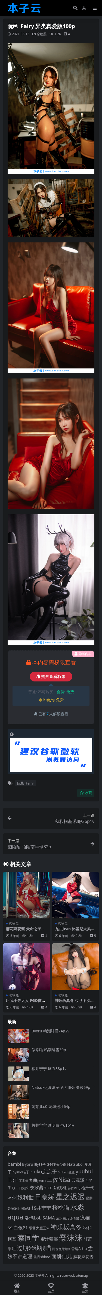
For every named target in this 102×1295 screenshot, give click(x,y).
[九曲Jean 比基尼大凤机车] (75, 895)
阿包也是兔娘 (61, 1249)
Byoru (27, 1164)
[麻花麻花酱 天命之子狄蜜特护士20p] (26, 895)
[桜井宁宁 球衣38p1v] (18, 1073)
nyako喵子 (21, 1172)
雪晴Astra (79, 1248)
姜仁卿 (72, 1188)
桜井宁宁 (41, 1207)
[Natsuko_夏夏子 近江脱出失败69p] (18, 1092)
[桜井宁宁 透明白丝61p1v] (18, 1130)
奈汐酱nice (41, 1187)
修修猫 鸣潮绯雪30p (49, 1049)
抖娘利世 (23, 1197)
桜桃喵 (60, 1207)
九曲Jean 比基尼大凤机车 (75, 931)
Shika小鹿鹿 (66, 1172)
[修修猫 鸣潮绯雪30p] (18, 1055)
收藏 (88, 793)
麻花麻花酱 (83, 1256)
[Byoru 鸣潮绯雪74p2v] (18, 1036)
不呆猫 (23, 1181)
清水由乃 (62, 1218)
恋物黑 (42, 34)
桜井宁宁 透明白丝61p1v (53, 1125)
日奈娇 (44, 1196)
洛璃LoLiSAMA (39, 1218)
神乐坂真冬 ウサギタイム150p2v (74, 1003)
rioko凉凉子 (43, 1171)
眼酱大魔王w (39, 1227)
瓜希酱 (74, 1218)
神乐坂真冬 (66, 1226)
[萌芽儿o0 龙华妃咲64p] (18, 1111)
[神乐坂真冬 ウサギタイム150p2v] (75, 966)
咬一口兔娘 (20, 1188)
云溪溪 (77, 1180)
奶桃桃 (60, 1188)
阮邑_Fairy (25, 783)
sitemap (82, 1275)
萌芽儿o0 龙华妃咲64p (51, 1106)
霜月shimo (41, 1256)
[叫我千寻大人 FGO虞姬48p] (26, 966)
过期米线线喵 (34, 1248)
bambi (14, 1164)
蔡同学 (28, 1238)
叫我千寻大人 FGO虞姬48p (25, 1003)
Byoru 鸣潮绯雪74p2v (50, 1030)
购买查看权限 (53, 676)
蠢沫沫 (71, 1237)
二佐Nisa (58, 1179)
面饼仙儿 (61, 1256)
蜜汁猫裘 (49, 1239)
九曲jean (37, 1180)
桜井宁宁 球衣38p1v (49, 1068)
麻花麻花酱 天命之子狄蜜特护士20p (25, 931)
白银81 (21, 1227)
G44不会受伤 (56, 1164)
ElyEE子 (40, 1164)
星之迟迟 (70, 1196)
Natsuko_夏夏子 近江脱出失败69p (61, 1087)
